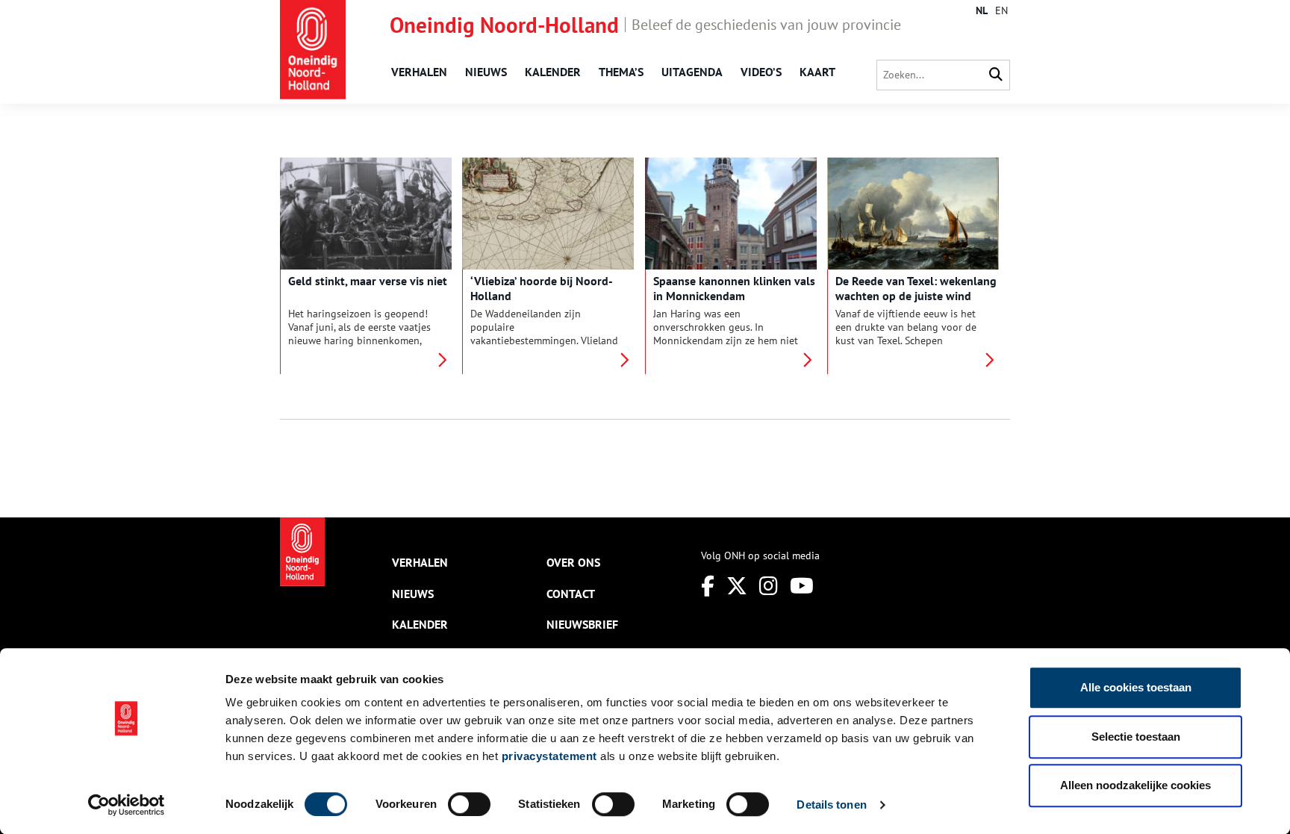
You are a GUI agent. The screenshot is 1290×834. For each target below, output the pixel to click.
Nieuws (486, 71)
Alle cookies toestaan (1135, 687)
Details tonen (831, 804)
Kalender (553, 71)
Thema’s (621, 71)
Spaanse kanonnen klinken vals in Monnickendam (734, 288)
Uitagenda (692, 71)
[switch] (469, 804)
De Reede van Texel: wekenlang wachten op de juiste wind (916, 288)
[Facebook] (707, 586)
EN (1001, 10)
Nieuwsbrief (582, 624)
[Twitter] (736, 586)
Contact (570, 593)
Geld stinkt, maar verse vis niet (367, 280)
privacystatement (549, 756)
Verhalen (419, 71)
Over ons (573, 562)
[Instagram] (768, 586)
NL (982, 10)
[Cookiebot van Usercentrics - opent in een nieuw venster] (126, 805)
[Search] (996, 75)
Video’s (761, 71)
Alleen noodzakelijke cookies (1135, 785)
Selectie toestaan (1135, 736)
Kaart (817, 71)
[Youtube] (802, 586)
